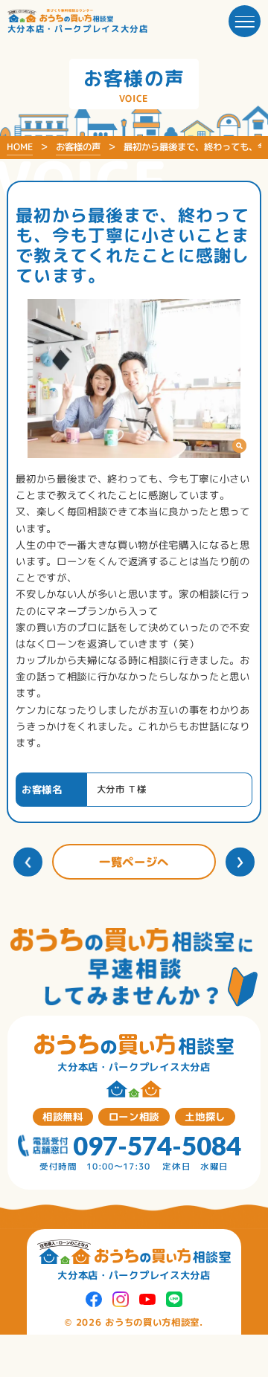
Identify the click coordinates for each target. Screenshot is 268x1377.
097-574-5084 (157, 1146)
